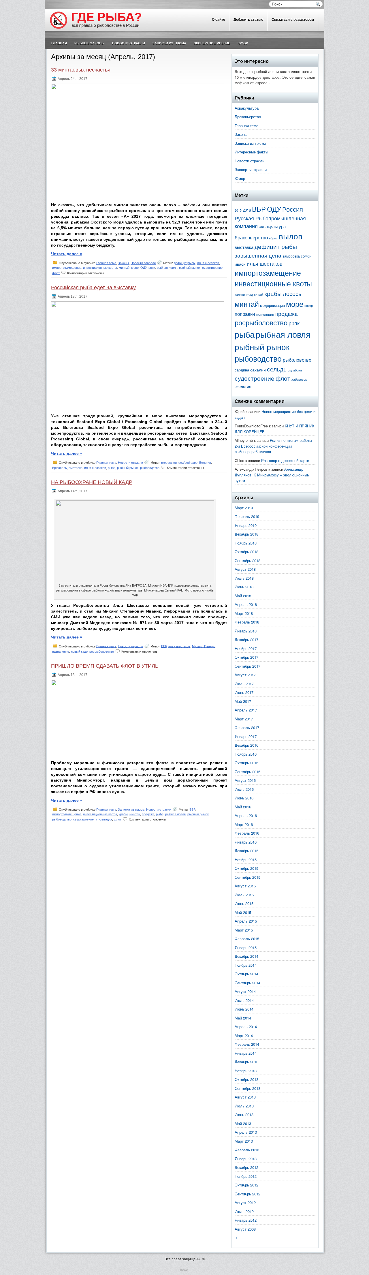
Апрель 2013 (246, 1132)
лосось (292, 293)
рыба (111, 467)
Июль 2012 (244, 1211)
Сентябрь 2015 (247, 877)
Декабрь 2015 (246, 850)
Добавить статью (248, 20)
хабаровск (299, 379)
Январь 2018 (246, 631)
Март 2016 (244, 824)
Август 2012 (245, 1202)
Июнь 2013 (244, 1114)
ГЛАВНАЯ (59, 43)
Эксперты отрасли (251, 169)
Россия (292, 208)
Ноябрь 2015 (246, 859)
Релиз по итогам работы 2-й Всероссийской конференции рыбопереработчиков (273, 445)
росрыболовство (101, 651)
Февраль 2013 (247, 1149)
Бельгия (205, 462)
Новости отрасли (128, 43)
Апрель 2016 (246, 815)
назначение (60, 651)
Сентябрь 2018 (247, 560)
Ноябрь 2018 (246, 543)
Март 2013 (244, 1141)
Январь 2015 (246, 947)
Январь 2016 (246, 842)
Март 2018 (244, 613)
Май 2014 (243, 1018)
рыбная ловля (167, 267)
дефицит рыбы (184, 263)
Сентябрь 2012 (247, 1194)
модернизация (272, 305)
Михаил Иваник (203, 646)
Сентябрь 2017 (247, 666)
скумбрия (295, 370)
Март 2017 (244, 719)
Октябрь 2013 (246, 1079)
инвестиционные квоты (100, 267)
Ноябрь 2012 (246, 1176)
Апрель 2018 (246, 604)
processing (169, 462)
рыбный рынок (189, 267)
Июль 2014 (244, 1000)
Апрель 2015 (246, 921)
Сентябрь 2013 (247, 1088)
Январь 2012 (246, 1220)
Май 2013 (243, 1123)
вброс (273, 238)
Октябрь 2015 (246, 868)
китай (258, 294)
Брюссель (59, 467)
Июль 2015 (244, 894)
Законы (123, 263)
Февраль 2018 (247, 622)
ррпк (151, 267)
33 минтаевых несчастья (80, 70)
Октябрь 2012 (246, 1185)
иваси (240, 264)
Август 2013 (245, 1097)
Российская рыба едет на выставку (93, 287)
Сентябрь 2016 (247, 771)
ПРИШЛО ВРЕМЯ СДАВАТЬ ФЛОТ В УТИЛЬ (105, 666)
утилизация (103, 819)
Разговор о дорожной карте (285, 460)
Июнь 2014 (244, 1009)
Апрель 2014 (246, 1026)
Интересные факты (251, 152)
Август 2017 (245, 674)
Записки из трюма (169, 43)
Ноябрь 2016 (246, 754)
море (135, 267)
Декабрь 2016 (246, 745)
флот (56, 273)
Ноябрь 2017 (246, 648)
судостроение (212, 267)
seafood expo (187, 462)
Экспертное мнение (212, 43)
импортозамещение (66, 267)
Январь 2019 (246, 525)
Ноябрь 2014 (246, 965)
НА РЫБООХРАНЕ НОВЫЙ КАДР (91, 482)
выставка (75, 467)
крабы (123, 814)
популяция (265, 314)
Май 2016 (243, 807)
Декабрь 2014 (246, 956)
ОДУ (143, 267)
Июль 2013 (244, 1106)
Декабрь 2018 (246, 534)
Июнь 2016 (244, 798)
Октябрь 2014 (246, 974)
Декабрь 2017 (246, 639)
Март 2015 (244, 930)
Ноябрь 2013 (246, 1070)
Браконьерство (248, 116)
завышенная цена (258, 255)
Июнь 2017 (244, 692)
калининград (244, 294)
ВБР (164, 646)
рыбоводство (149, 467)
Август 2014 (245, 991)
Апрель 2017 (246, 710)
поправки (245, 313)
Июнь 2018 (244, 586)
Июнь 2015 (244, 903)
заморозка (291, 256)
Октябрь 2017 (246, 657)
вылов (290, 236)
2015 (238, 210)
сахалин (258, 370)
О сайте (218, 20)
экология (243, 386)
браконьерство (251, 237)
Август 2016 (245, 780)
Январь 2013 (246, 1158)
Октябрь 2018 (246, 551)
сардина (242, 370)
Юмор (243, 43)
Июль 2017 (244, 683)
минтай (124, 267)
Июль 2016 (244, 789)
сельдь (277, 369)
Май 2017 (243, 701)
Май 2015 (243, 912)
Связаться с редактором (293, 20)
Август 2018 (245, 569)
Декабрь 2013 (246, 1061)
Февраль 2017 (247, 727)
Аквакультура (247, 108)
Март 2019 (244, 507)
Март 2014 (244, 1035)
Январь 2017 (246, 736)
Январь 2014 (246, 1053)
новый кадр (79, 651)
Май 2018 (243, 595)
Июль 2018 (244, 578)
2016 (247, 210)
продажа (148, 814)
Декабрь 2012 (246, 1167)
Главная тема (106, 263)
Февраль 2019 (247, 516)
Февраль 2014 (247, 1044)
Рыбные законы (89, 43)
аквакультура (272, 226)
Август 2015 (245, 886)
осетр (308, 305)
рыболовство (297, 359)
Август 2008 (245, 1229)
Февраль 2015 (247, 938)
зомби (306, 256)
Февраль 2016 (247, 833)
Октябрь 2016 (246, 762)
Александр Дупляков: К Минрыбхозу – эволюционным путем (272, 474)
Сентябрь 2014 (247, 982)
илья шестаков (208, 263)
